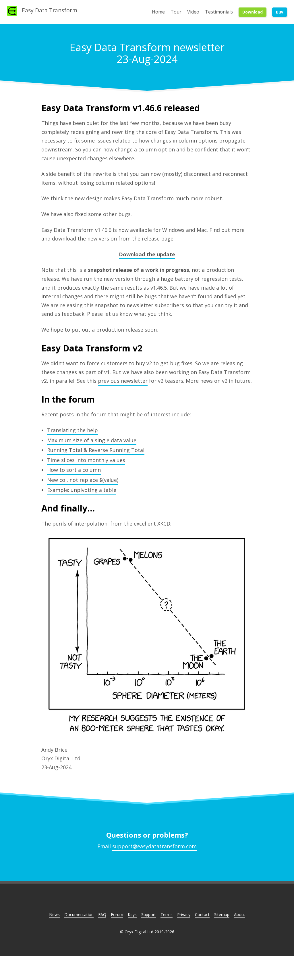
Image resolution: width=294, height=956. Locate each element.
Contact (202, 914)
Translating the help (72, 430)
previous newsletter (123, 380)
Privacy (183, 914)
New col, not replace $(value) (82, 479)
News (54, 914)
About (239, 914)
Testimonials (219, 12)
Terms (166, 914)
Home (158, 12)
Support (148, 914)
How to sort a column (74, 469)
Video (193, 12)
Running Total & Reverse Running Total (95, 450)
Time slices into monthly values (86, 460)
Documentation (79, 914)
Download (252, 12)
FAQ (102, 914)
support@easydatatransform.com (154, 846)
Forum (117, 914)
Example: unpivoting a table (81, 489)
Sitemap (221, 914)
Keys (132, 914)
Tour (176, 12)
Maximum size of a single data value (91, 440)
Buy (279, 12)
